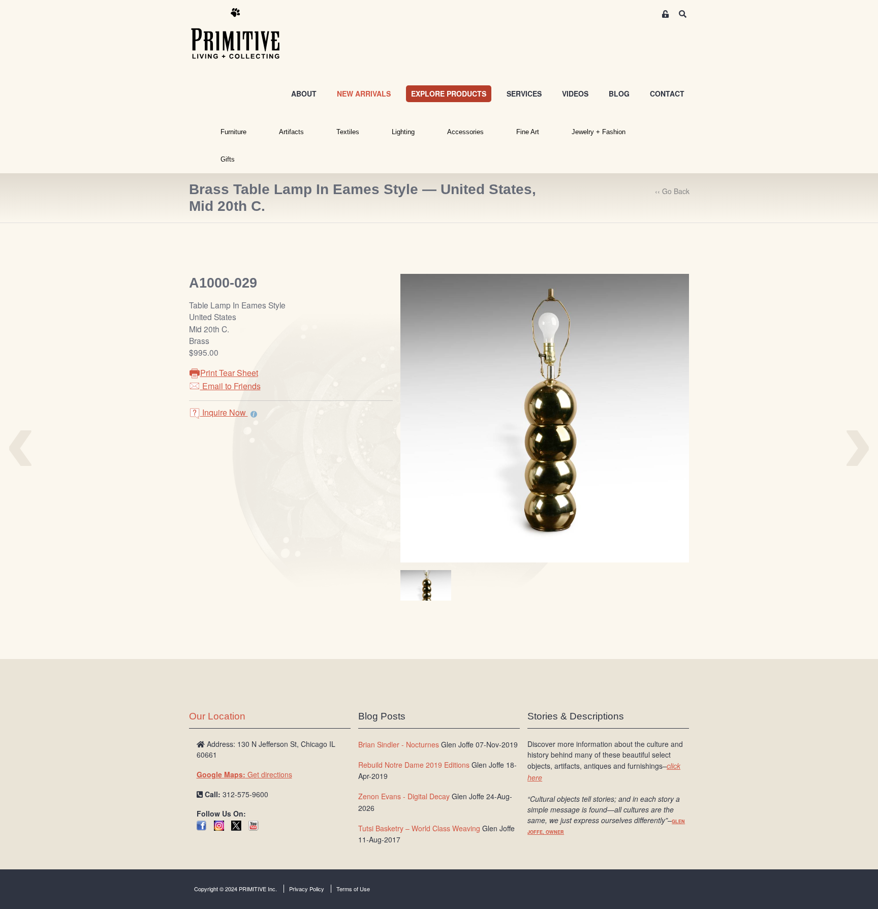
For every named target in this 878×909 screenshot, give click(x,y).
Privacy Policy (306, 889)
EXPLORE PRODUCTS (448, 93)
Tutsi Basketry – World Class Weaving (419, 828)
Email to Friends (230, 386)
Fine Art (527, 132)
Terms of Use (353, 889)
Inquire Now (224, 412)
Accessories (465, 132)
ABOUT (304, 93)
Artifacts (291, 132)
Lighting (403, 132)
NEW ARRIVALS (364, 93)
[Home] (243, 34)
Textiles (347, 132)
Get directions (244, 774)
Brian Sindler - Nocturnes (398, 744)
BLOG (619, 93)
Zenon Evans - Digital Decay (404, 796)
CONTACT (667, 93)
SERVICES (524, 93)
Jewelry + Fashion (598, 132)
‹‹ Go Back (672, 191)
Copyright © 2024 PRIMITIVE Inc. (235, 889)
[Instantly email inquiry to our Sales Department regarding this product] (254, 413)
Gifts (228, 159)
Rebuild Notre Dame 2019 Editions (413, 765)
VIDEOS (575, 93)
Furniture (233, 132)
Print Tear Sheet (229, 373)
